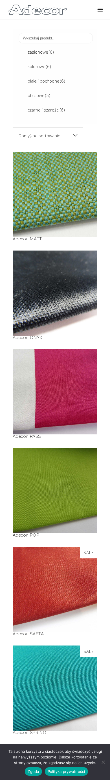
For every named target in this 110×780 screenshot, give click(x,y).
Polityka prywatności (66, 771)
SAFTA (55, 578)
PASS (55, 381)
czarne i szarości (46, 110)
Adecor (20, 238)
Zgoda (33, 771)
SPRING (55, 677)
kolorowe (39, 66)
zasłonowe (41, 52)
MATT (55, 183)
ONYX (54, 282)
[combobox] (48, 135)
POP (55, 479)
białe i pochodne (46, 81)
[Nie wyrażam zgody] (103, 762)
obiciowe (39, 95)
